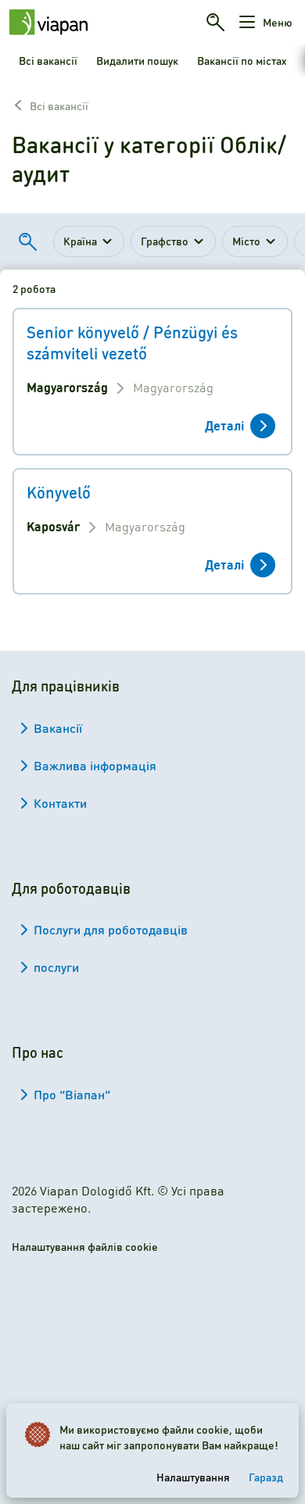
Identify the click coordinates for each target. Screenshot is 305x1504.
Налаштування (193, 1477)
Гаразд (266, 1477)
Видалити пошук (137, 60)
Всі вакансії (48, 60)
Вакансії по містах (241, 60)
